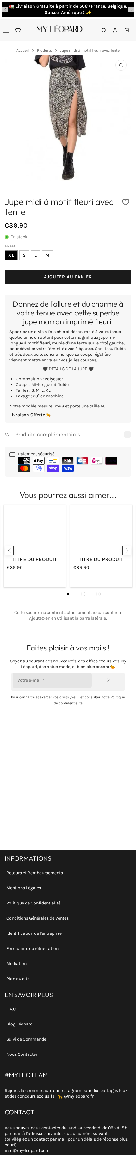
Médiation (16, 963)
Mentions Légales (23, 888)
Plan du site (17, 978)
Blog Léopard (19, 1024)
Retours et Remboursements (34, 872)
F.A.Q (11, 1009)
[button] (5, 9)
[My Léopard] (59, 30)
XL (11, 255)
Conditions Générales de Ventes (37, 918)
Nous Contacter (21, 1054)
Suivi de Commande (26, 1039)
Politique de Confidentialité (33, 903)
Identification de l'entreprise (34, 933)
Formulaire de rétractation (32, 948)
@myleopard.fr (79, 1096)
